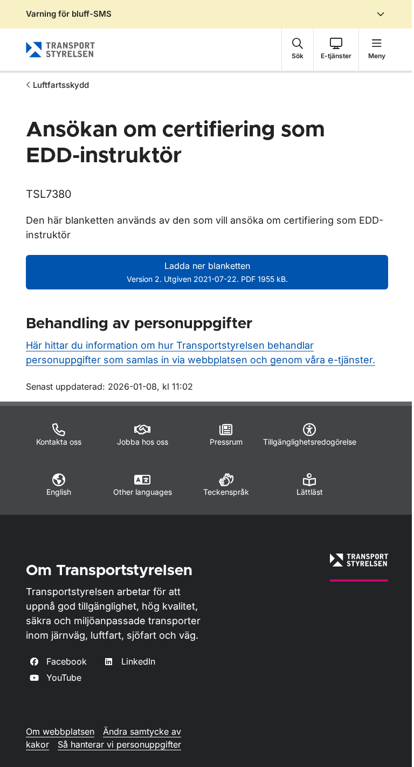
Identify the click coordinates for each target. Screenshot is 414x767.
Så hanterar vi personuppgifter (119, 744)
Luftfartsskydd (61, 85)
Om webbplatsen (60, 731)
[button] (297, 50)
